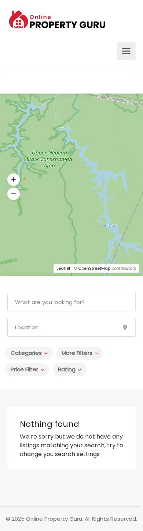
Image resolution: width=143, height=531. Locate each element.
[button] (13, 180)
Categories (26, 353)
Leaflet (63, 268)
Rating (67, 369)
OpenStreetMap (94, 268)
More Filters (77, 353)
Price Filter (24, 369)
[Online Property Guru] (57, 22)
